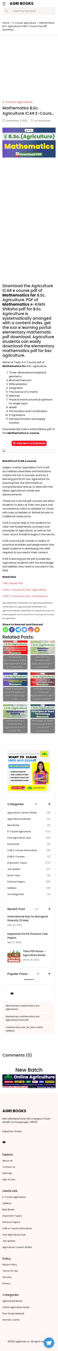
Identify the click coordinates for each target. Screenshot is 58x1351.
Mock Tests (13, 875)
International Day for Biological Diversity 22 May (27, 918)
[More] (37, 629)
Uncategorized (15, 894)
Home (5, 22)
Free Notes (13, 844)
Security (7, 1277)
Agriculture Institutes (19, 819)
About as (7, 1160)
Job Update (13, 869)
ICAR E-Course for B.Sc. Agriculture (24, 590)
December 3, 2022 (16, 120)
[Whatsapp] (5, 629)
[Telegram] (18, 629)
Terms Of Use (10, 1270)
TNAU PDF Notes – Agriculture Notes (34, 953)
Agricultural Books (12, 1301)
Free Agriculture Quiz (19, 837)
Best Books (13, 825)
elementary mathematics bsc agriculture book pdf (23, 1018)
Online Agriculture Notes (16, 1307)
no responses (42, 120)
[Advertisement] (29, 69)
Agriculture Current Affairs (22, 812)
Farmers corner (11, 1319)
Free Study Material (13, 1313)
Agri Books (22, 3)
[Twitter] (24, 629)
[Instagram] (31, 629)
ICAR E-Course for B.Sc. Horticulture (24, 596)
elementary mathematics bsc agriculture (23, 1007)
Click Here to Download (31, 443)
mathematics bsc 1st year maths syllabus (24, 1029)
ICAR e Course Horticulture (22, 850)
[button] (4, 3)
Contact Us (8, 1167)
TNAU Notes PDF (12, 583)
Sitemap (7, 1173)
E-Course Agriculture (24, 22)
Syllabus (11, 888)
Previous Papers (16, 881)
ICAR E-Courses (16, 856)
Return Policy (9, 1264)
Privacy (6, 1283)
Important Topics (17, 862)
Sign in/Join (8, 1179)
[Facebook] (12, 629)
